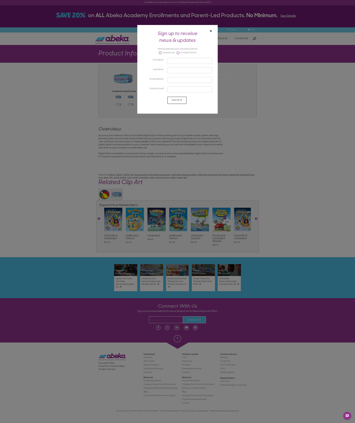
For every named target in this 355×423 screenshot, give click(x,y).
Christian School (188, 53)
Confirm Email (156, 89)
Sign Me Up (177, 100)
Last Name (158, 70)
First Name (158, 60)
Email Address (156, 79)
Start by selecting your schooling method (177, 49)
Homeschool (168, 53)
